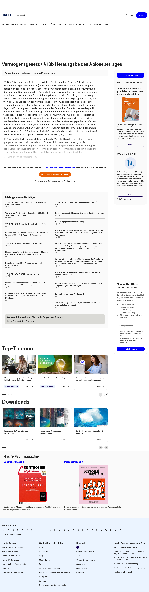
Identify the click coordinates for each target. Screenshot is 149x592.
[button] (141, 15)
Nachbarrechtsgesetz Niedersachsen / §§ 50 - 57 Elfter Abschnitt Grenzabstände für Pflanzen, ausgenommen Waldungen (79, 232)
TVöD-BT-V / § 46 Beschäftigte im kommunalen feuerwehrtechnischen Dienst (78, 304)
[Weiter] (106, 395)
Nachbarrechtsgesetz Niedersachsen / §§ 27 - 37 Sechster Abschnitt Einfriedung (26, 283)
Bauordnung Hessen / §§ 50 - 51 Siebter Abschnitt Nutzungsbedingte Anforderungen (79, 284)
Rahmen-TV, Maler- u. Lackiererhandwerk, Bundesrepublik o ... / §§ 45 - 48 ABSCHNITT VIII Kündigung (26, 295)
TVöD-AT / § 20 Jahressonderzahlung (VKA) (24, 243)
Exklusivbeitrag (11, 386)
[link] (5, 24)
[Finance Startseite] (7, 15)
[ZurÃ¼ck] (100, 395)
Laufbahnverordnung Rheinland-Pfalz (71, 294)
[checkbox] (118, 331)
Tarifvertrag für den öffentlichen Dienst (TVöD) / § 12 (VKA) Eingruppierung (26, 214)
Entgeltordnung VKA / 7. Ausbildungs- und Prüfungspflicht (23, 264)
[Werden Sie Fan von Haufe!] (77, 547)
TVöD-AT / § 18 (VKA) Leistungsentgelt (22, 274)
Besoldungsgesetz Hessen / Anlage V (71, 221)
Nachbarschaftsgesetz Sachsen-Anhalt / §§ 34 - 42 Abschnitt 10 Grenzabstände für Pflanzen (27, 253)
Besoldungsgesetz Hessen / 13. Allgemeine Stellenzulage (79, 213)
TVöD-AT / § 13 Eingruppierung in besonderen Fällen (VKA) (77, 203)
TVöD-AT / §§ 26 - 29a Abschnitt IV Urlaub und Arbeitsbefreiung (25, 203)
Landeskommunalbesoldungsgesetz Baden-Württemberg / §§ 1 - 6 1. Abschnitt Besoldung (26, 233)
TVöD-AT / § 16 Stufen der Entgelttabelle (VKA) (25, 224)
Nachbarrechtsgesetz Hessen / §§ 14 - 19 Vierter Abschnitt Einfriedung (78, 273)
